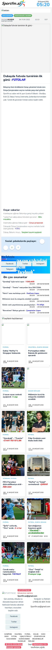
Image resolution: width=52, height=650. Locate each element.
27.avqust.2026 (38, 405)
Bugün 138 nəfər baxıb (39, 307)
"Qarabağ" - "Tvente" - (13, 439)
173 (30, 449)
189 (4, 361)
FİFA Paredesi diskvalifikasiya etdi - (13, 484)
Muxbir (10, 20)
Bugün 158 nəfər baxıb (39, 301)
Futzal (14, 636)
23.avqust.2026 (12, 580)
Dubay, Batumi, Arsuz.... (22, 232)
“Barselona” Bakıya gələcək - (21, 310)
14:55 (30, 406)
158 (30, 405)
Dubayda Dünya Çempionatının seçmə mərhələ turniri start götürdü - (23, 227)
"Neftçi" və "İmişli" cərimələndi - (38, 483)
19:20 (5, 450)
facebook (9, 264)
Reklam (31, 641)
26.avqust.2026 (38, 361)
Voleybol (18, 634)
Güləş (35, 634)
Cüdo (43, 634)
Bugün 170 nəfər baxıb (39, 290)
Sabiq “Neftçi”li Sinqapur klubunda (11, 351)
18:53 (5, 494)
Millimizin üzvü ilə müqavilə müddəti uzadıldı (20, 299)
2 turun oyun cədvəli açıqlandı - (12, 395)
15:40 (30, 494)
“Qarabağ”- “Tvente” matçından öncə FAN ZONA (21, 287)
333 (4, 580)
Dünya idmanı (24, 639)
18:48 (30, 363)
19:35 (5, 406)
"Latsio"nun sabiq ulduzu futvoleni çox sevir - (22, 218)
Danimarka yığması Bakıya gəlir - (23, 223)
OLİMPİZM (8, 634)
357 (30, 580)
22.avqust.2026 (12, 536)
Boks (7, 636)
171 (4, 405)
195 (4, 492)
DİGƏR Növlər (39, 636)
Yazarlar (22, 641)
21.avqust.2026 (12, 492)
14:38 (5, 581)
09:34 (5, 538)
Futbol (27, 634)
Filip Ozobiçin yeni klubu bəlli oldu (36, 439)
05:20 (43, 4)
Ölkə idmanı (11, 639)
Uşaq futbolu (25, 636)
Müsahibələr (37, 639)
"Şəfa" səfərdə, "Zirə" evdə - (12, 526)
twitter (25, 264)
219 (30, 361)
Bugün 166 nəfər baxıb (39, 295)
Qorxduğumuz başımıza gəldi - (36, 530)
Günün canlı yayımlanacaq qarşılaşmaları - (23, 305)
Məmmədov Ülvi (40, 644)
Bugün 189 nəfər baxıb (39, 284)
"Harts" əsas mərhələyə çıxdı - (20, 293)
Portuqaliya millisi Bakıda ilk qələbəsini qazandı (37, 353)
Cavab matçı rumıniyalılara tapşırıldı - (12, 571)
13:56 (5, 363)
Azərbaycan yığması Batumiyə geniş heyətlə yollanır (23, 213)
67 (29, 536)
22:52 (46, 536)
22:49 (30, 581)
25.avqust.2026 (12, 361)
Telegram (9, 269)
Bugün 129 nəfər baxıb (39, 313)
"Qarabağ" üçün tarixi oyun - (18, 282)
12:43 (30, 450)
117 (4, 449)
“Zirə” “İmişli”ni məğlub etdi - (35, 571)
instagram (40, 264)
